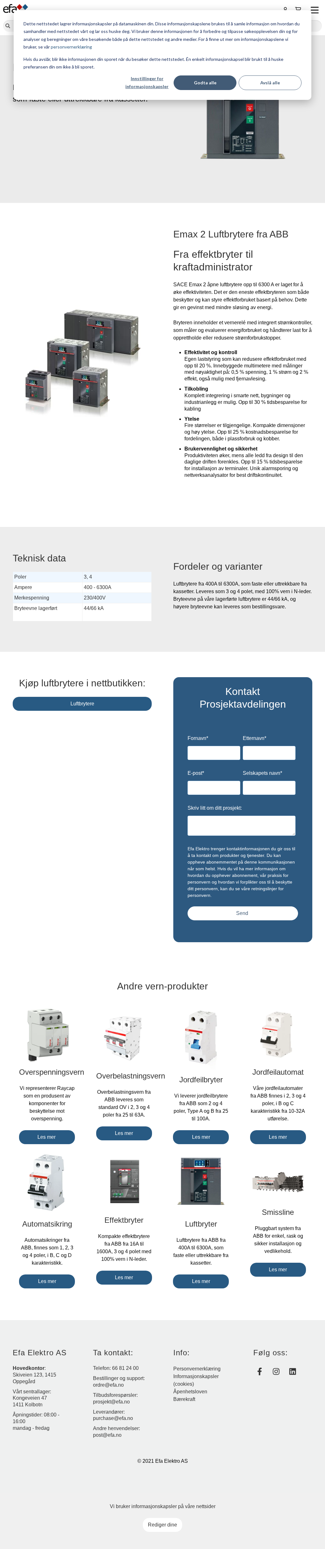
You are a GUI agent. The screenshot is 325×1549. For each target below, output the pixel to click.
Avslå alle (270, 82)
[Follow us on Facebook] (259, 1371)
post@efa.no (107, 1435)
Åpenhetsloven (190, 1391)
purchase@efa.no (113, 1418)
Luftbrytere (82, 703)
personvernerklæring (71, 46)
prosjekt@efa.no (111, 1401)
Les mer (47, 1137)
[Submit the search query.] (8, 26)
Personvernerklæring (197, 1368)
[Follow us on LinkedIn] (292, 1371)
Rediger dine (162, 1524)
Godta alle (205, 82)
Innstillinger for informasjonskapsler (147, 82)
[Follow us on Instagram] (276, 1371)
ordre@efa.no (108, 1385)
